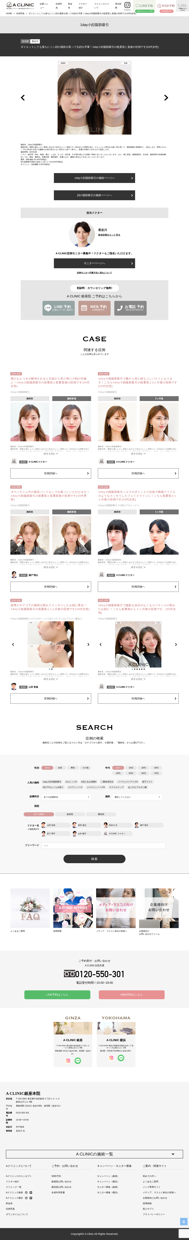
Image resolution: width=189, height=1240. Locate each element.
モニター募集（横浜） (108, 1192)
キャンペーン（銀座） (108, 1176)
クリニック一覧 (13, 1187)
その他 (85, 768)
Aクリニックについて (19, 1165)
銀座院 (70, 814)
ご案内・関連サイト (155, 1165)
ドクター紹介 (83, 6)
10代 (131, 768)
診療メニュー (44, 6)
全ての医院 (39, 814)
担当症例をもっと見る (109, 235)
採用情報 (147, 1203)
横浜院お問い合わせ (61, 1187)
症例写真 (59, 6)
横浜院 (101, 814)
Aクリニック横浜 (14, 1198)
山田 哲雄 (33, 687)
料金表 (70, 6)
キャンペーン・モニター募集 (114, 1165)
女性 (60, 768)
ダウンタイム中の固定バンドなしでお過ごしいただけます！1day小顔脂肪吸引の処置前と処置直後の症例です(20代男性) (50, 495)
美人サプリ (148, 1209)
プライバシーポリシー (154, 1214)
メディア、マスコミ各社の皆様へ (159, 1192)
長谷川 (35, 41)
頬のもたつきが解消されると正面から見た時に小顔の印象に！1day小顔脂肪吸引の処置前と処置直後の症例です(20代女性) (50, 382)
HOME (9, 13)
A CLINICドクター (38, 461)
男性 (73, 768)
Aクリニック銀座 (14, 1192)
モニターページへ (94, 263)
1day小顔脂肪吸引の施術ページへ (94, 177)
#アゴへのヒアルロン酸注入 (68, 618)
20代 (143, 768)
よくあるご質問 (150, 1181)
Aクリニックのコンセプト (19, 1176)
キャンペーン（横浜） (108, 1181)
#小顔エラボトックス (128, 505)
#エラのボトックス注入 (42, 618)
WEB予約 (56, 1176)
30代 (156, 768)
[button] (23, 98)
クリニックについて (101, 6)
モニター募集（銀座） (108, 1187)
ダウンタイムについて (17, 1214)
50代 (131, 773)
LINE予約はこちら (57, 994)
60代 (143, 773)
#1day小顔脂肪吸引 (20, 392)
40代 (118, 773)
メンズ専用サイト (152, 1187)
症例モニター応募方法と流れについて (94, 272)
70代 (156, 773)
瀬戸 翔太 (33, 575)
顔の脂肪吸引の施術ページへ (94, 195)
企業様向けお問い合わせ (155, 1198)
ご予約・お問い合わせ (65, 1165)
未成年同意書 (58, 1192)
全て (47, 768)
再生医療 (118, 6)
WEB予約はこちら (132, 994)
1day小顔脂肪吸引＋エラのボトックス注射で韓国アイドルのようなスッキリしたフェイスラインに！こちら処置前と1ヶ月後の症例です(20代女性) (137, 495)
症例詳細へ (50, 473)
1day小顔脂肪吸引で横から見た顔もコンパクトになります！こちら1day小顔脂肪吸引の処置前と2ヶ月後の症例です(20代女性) (137, 382)
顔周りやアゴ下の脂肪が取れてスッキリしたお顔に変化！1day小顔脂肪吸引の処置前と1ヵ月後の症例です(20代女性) (50, 607)
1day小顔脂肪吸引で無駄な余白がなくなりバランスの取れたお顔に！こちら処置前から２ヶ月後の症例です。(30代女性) (137, 609)
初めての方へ (149, 1176)
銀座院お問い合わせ (61, 1181)
